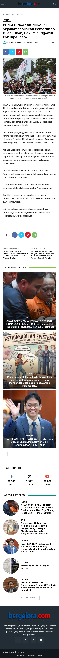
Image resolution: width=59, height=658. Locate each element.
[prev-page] (4, 454)
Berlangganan (47, 475)
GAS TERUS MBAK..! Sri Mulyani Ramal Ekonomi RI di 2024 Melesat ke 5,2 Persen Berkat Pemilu (43, 254)
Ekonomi (29, 435)
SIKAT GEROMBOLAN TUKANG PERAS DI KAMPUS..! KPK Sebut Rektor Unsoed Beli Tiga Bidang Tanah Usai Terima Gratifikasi (29, 324)
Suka (11, 475)
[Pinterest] (19, 52)
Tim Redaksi (15, 43)
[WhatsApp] (25, 52)
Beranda (6, 14)
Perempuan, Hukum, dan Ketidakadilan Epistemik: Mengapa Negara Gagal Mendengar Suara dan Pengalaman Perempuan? (29, 381)
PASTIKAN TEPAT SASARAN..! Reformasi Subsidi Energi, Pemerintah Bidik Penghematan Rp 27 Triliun (29, 442)
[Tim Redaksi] (5, 42)
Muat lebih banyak (28, 598)
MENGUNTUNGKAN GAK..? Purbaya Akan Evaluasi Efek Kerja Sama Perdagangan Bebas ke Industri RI (38, 586)
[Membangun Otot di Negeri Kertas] (11, 566)
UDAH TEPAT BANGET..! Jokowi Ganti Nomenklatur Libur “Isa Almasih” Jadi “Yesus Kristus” (15, 254)
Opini (29, 373)
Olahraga (25, 562)
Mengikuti (29, 475)
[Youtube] (41, 640)
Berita (14, 14)
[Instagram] (25, 640)
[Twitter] (12, 52)
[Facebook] (6, 52)
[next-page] (9, 454)
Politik (20, 14)
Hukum (29, 317)
